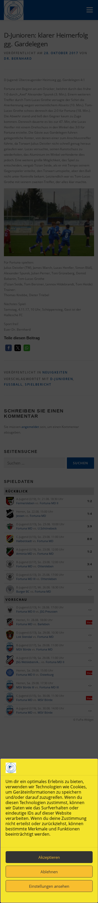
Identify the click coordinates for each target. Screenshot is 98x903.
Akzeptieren (49, 857)
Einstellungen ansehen (49, 886)
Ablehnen (49, 871)
